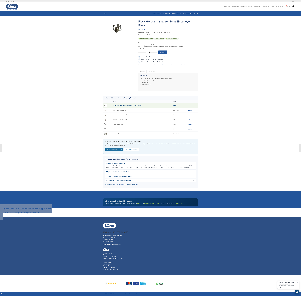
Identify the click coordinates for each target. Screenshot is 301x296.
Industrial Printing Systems (110, 269)
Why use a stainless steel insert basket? (117, 172)
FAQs (138, 203)
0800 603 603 (179, 203)
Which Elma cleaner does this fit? (115, 163)
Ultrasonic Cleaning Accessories (148, 64)
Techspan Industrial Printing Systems (113, 258)
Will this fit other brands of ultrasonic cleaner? (119, 176)
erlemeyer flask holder (162, 64)
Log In (293, 1)
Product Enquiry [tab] (151, 71)
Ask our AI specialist (119, 184)
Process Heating (107, 266)
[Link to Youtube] (9, 1)
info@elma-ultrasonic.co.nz (151, 203)
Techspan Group (107, 253)
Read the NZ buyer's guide (114, 149)
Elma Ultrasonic (182, 64)
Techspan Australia (108, 255)
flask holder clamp (171, 64)
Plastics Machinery (108, 262)
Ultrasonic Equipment (109, 267)
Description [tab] (142, 71)
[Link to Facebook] (6, 1)
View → (190, 110)
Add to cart (162, 52)
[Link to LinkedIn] (13, 1)
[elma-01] (17, 6)
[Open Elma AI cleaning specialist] (297, 292)
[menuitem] (293, 1)
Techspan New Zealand (109, 256)
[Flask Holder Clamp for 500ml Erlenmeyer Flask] (300, 148)
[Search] (293, 6)
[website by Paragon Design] (2, 293)
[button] (160, 45)
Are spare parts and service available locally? (119, 180)
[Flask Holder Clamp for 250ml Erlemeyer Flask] (1, 148)
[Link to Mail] (11, 1)
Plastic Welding (107, 264)
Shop (104, 13)
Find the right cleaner (131, 149)
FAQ (136, 184)
